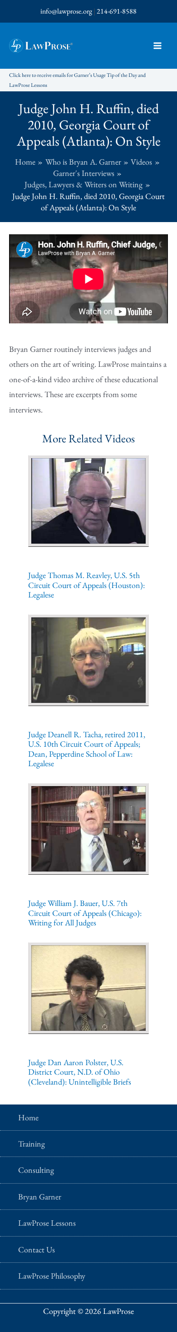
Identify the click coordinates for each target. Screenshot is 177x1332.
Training (31, 1143)
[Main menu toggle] (157, 46)
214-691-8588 (117, 11)
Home (28, 1117)
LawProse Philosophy (51, 1275)
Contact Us (36, 1249)
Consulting (36, 1170)
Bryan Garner (39, 1196)
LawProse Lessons (47, 1223)
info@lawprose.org (66, 11)
